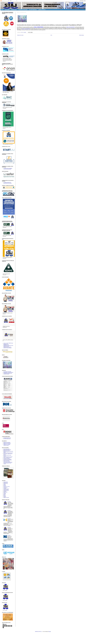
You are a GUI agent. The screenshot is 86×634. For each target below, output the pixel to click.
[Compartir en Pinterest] (32, 32)
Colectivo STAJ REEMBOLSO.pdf (6, 344)
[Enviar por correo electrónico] (28, 32)
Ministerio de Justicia (7, 450)
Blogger (50, 631)
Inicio (51, 35)
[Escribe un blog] (29, 32)
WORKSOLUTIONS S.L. (38, 631)
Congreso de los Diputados (7, 459)
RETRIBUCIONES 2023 (7, 438)
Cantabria (5, 488)
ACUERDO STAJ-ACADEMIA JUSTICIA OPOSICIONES (8, 169)
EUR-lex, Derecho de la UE (7, 457)
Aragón (5, 484)
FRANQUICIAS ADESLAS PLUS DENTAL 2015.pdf (8, 346)
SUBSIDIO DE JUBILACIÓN (8, 373)
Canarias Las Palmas (7, 486)
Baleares (5, 485)
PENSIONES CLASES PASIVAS (8, 372)
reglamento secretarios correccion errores (7, 445)
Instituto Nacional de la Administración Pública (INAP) (8, 462)
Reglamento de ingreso (7, 442)
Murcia (4, 495)
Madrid (4, 494)
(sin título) (9, 501)
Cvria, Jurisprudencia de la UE (8, 456)
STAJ (22, 32)
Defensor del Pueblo (6, 460)
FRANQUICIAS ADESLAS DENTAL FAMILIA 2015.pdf (7, 347)
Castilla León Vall (6, 490)
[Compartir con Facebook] (31, 32)
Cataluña (5, 491)
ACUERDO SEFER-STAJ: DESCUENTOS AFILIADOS (8, 183)
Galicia (5, 492)
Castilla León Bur (6, 489)
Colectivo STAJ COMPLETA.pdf (8, 343)
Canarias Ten (5, 487)
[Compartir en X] (30, 32)
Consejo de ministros (7, 458)
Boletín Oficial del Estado (7, 449)
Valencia (5, 496)
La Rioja (5, 493)
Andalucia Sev (6, 483)
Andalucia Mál (6, 482)
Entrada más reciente (20, 35)
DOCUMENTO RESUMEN (7, 371)
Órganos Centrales (6, 497)
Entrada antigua (81, 35)
